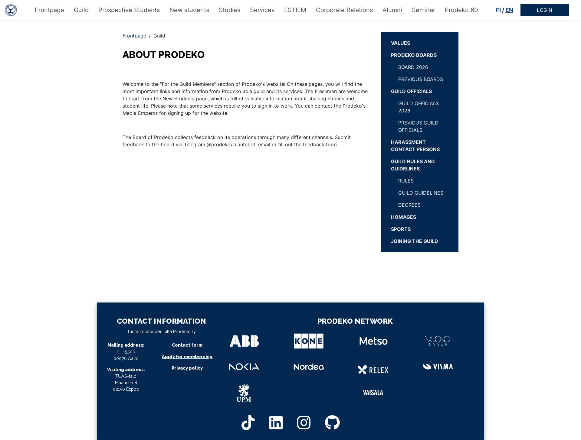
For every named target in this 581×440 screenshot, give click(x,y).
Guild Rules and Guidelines (413, 165)
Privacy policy (187, 367)
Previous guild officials (418, 126)
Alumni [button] (392, 10)
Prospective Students (129, 10)
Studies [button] (229, 10)
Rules (406, 181)
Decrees (409, 205)
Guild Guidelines (420, 193)
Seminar (423, 10)
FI (498, 10)
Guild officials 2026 (418, 107)
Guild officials (411, 91)
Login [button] (545, 10)
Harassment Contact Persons (415, 145)
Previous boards (420, 79)
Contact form (187, 345)
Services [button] (262, 10)
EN (509, 10)
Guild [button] (81, 10)
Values (400, 43)
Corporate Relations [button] (344, 10)
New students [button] (189, 10)
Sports (401, 229)
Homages (403, 217)
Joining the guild (414, 241)
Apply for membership (187, 356)
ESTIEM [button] (295, 10)
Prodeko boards (414, 55)
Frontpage (49, 10)
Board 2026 (413, 67)
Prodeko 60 (461, 10)
